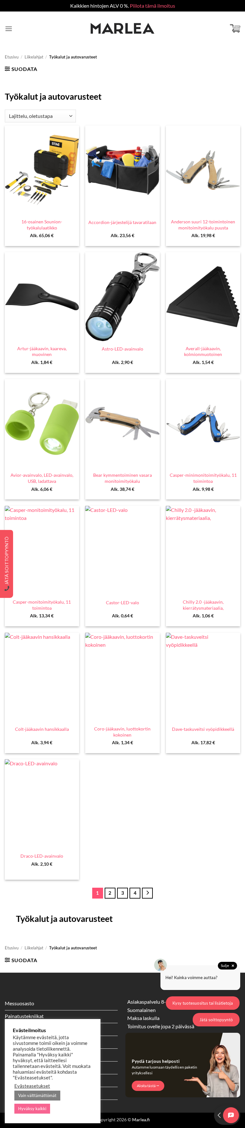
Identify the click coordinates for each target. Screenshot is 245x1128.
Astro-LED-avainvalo (122, 349)
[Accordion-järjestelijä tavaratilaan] (122, 170)
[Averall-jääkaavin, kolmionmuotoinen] (203, 296)
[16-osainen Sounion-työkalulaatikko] (42, 170)
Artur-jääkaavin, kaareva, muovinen (42, 351)
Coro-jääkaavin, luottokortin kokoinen (122, 732)
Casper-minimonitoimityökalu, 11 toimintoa (203, 478)
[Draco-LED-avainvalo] (42, 803)
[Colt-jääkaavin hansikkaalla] (42, 677)
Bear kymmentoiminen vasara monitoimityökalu (122, 478)
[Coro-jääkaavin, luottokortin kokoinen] (122, 677)
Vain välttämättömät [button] (37, 1095)
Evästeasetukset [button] (32, 1086)
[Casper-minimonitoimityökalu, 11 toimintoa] (203, 423)
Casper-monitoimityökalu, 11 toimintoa (42, 605)
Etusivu (12, 56)
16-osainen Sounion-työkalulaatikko (41, 224)
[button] (8, 28)
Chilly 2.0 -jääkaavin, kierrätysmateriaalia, (203, 605)
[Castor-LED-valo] (122, 550)
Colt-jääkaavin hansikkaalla (42, 729)
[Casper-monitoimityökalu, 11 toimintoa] (42, 550)
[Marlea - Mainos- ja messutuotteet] (122, 29)
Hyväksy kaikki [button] (32, 1108)
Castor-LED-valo (122, 602)
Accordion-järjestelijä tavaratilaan (122, 222)
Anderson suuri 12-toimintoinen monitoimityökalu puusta (203, 224)
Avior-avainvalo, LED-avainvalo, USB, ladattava (42, 478)
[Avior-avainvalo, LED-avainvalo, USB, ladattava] (42, 423)
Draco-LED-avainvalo (41, 856)
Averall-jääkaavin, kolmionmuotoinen (203, 351)
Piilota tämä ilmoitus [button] (152, 6)
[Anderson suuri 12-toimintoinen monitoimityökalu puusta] (203, 170)
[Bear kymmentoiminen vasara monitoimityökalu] (122, 423)
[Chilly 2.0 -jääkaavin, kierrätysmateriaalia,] (203, 550)
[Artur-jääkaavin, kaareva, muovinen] (42, 296)
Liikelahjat (34, 56)
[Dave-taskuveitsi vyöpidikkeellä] (203, 677)
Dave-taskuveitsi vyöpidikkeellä (203, 729)
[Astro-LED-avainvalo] (122, 296)
